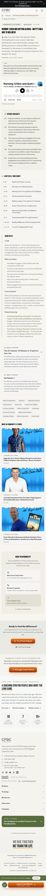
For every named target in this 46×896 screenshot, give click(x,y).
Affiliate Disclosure (14, 865)
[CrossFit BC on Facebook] (6, 772)
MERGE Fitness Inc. (31, 855)
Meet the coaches (18, 708)
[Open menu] (42, 10)
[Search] (36, 10)
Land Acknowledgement (29, 865)
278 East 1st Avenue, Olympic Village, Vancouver (19, 756)
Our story (5, 708)
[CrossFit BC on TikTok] (14, 772)
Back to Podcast (9, 19)
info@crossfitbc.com (10, 762)
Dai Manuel (8, 378)
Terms (5, 865)
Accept (36, 878)
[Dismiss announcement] (43, 4)
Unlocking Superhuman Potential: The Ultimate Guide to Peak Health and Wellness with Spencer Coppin (24, 318)
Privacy (28, 878)
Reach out (29, 857)
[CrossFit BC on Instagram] (3, 772)
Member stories (34, 708)
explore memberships (24, 609)
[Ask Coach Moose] (4, 884)
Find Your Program (24, 647)
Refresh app (24, 867)
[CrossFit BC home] (6, 10)
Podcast (8, 15)
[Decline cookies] (43, 878)
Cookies (40, 865)
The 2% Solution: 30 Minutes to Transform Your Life (21, 352)
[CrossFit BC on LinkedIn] (17, 772)
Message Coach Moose (24, 670)
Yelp (19, 781)
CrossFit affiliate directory (29, 781)
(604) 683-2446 (9, 759)
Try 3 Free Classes (24, 641)
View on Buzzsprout (9, 104)
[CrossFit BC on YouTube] (10, 772)
